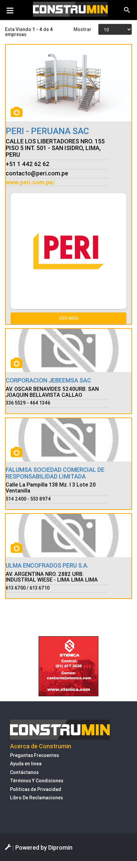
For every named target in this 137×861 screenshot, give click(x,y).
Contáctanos (24, 772)
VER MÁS (68, 318)
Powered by (43, 847)
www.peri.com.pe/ (30, 182)
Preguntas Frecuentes (34, 755)
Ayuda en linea (26, 764)
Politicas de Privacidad (35, 789)
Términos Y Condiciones (36, 781)
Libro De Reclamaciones (36, 798)
